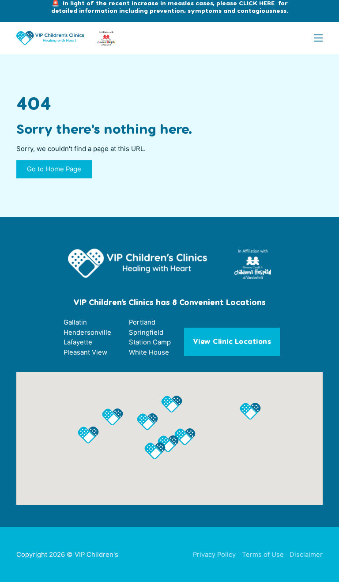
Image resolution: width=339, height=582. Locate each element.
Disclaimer (306, 555)
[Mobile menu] (318, 38)
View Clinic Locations (232, 341)
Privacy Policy (214, 555)
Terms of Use (263, 555)
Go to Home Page (54, 169)
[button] (185, 436)
